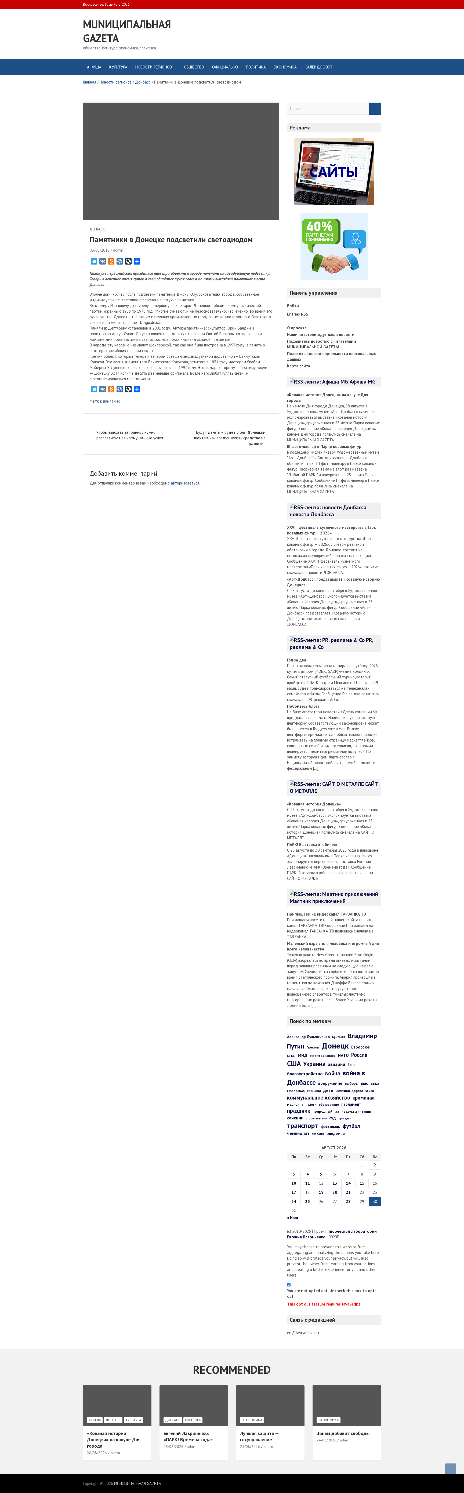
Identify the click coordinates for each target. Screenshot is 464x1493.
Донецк (335, 1045)
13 (334, 1183)
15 (362, 1183)
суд (332, 1117)
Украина (314, 1064)
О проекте (297, 327)
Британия (338, 1037)
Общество (194, 67)
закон (369, 1091)
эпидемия (336, 1133)
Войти (293, 305)
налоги (311, 1104)
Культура (118, 67)
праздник (298, 1110)
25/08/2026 (173, 1446)
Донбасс (97, 229)
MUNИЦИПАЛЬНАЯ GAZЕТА (137, 1483)
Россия (359, 1054)
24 (293, 1201)
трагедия (344, 1118)
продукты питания (356, 1111)
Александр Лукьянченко (308, 1036)
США (294, 1063)
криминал (364, 1097)
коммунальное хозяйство (318, 1097)
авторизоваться (185, 483)
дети (328, 1090)
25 (307, 1201)
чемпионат (298, 1133)
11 (307, 1183)
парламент (351, 1104)
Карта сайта (298, 365)
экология (318, 1134)
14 (348, 1183)
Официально (225, 67)
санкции (295, 1117)
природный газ (326, 1111)
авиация (336, 1064)
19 (321, 1192)
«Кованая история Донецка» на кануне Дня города (113, 1439)
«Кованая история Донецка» (314, 804)
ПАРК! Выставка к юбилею (312, 844)
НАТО (343, 1055)
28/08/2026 (97, 1452)
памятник (111, 401)
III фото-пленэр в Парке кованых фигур (324, 446)
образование (329, 1104)
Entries (297, 314)
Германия (313, 1047)
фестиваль (330, 1126)
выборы (351, 1083)
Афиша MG (363, 381)
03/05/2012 (100, 250)
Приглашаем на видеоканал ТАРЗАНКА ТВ (326, 914)
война (332, 1073)
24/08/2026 (326, 1440)
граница (314, 1091)
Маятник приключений (318, 901)
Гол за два (296, 660)
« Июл (292, 1217)
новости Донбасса (312, 514)
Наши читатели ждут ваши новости (320, 334)
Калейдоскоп (318, 67)
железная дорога (349, 1091)
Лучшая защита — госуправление (259, 1436)
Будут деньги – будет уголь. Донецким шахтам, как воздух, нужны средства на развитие (230, 438)
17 (293, 1192)
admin (118, 250)
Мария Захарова (323, 1055)
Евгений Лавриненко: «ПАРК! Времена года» (188, 1436)
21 (348, 1192)
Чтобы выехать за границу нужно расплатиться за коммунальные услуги (130, 435)
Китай (291, 1056)
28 (348, 1201)
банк (351, 1064)
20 (334, 1192)
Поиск (375, 109)
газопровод (296, 1091)
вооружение (330, 1083)
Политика (256, 67)
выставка (370, 1083)
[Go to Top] (450, 1468)
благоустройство (305, 1074)
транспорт (302, 1125)
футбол (351, 1126)
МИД (302, 1055)
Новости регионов (153, 67)
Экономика (285, 67)
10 (293, 1183)
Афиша (94, 67)
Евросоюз (360, 1047)
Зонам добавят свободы (343, 1433)
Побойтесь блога (303, 706)
